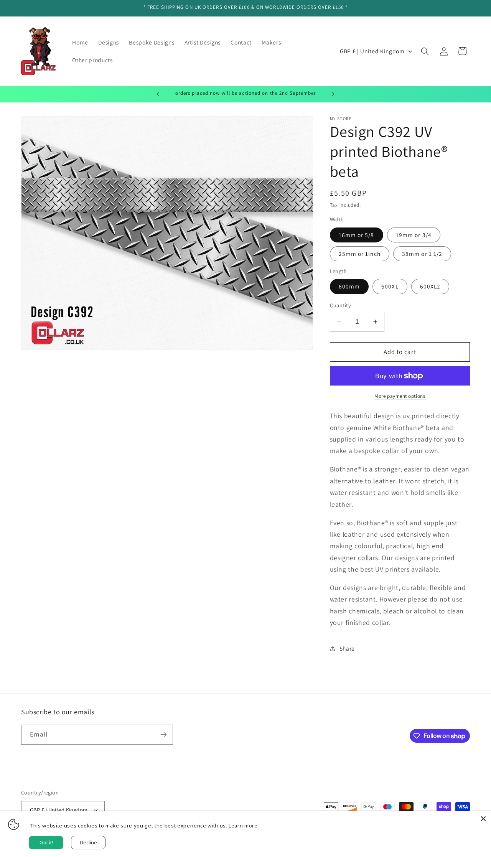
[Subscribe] (163, 735)
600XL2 (430, 286)
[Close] (483, 818)
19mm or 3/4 (414, 235)
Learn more (243, 825)
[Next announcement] (333, 94)
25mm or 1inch (360, 253)
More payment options (399, 396)
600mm (349, 286)
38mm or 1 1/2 (422, 253)
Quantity (340, 305)
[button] (425, 51)
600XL (390, 286)
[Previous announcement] (158, 94)
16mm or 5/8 (356, 235)
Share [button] (347, 648)
